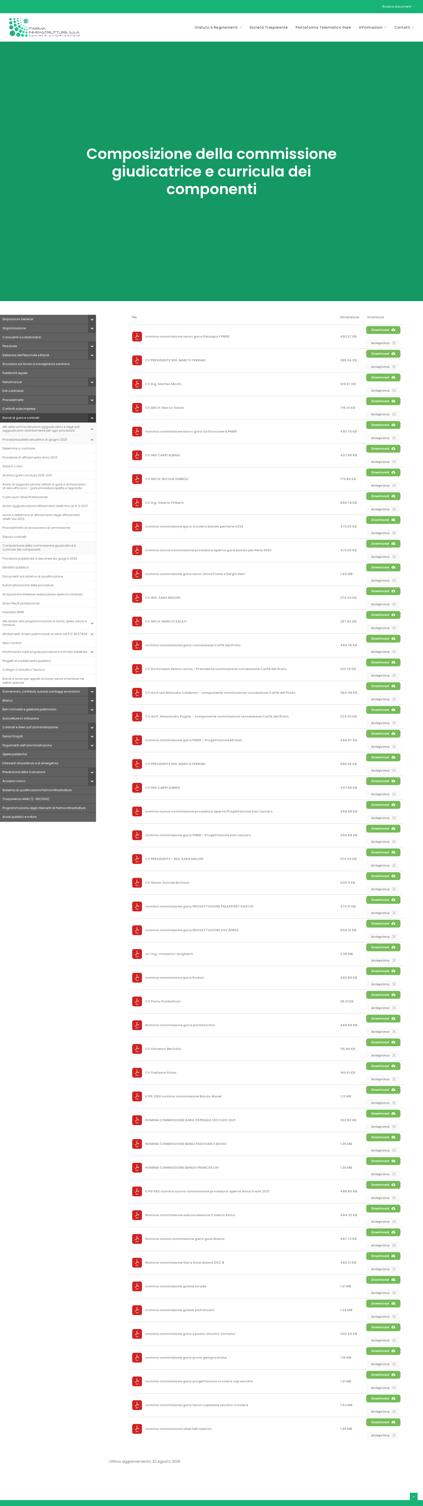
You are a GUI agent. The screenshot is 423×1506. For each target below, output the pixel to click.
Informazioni (370, 27)
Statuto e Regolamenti (216, 27)
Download (380, 330)
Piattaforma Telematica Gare (323, 27)
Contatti (402, 27)
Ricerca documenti (396, 6)
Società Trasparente (269, 27)
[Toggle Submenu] (92, 319)
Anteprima (380, 343)
